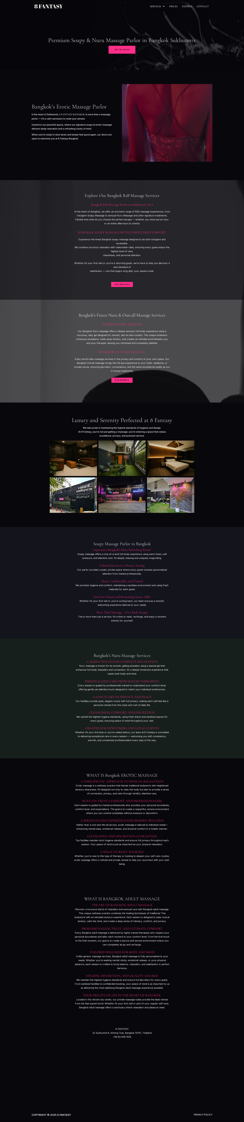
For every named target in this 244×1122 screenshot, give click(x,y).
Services (155, 6)
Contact (203, 6)
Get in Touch (122, 50)
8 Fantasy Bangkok (72, 114)
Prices (173, 6)
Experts (187, 6)
